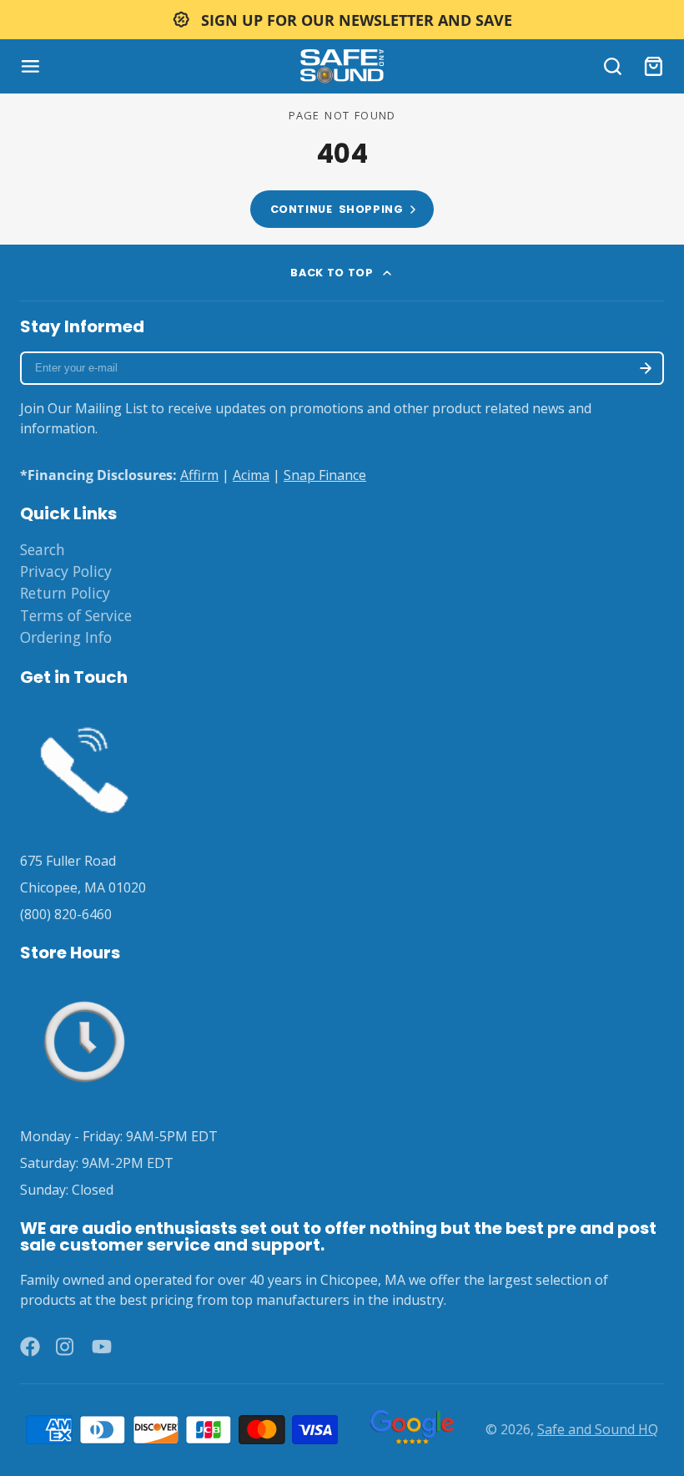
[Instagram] (66, 1347)
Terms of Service (76, 615)
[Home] (342, 66)
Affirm (199, 475)
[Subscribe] (645, 368)
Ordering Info (66, 637)
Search (42, 549)
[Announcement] (342, 19)
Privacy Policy (66, 571)
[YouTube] (102, 1347)
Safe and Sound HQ (597, 1429)
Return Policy (65, 593)
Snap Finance (325, 475)
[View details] (84, 766)
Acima (251, 475)
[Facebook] (30, 1347)
